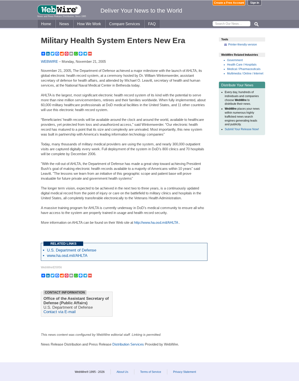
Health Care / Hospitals (241, 64)
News (64, 24)
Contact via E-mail (59, 312)
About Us (122, 372)
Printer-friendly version (242, 44)
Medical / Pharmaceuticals (243, 69)
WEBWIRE (49, 61)
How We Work (89, 24)
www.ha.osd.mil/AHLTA (67, 255)
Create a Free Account (229, 2)
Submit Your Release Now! (242, 129)
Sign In (254, 2)
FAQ (152, 24)
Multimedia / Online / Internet (245, 73)
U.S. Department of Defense (71, 250)
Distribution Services (128, 344)
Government (235, 60)
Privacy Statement (184, 372)
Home (46, 24)
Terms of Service (150, 372)
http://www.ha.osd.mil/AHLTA (156, 222)
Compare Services (124, 24)
